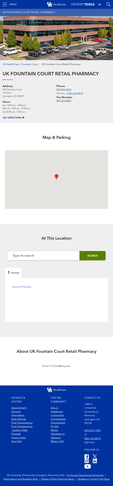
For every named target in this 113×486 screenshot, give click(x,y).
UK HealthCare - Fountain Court (20, 64)
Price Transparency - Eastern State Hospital (22, 430)
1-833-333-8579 (74, 93)
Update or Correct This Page (94, 479)
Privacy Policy (18, 438)
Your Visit (16, 441)
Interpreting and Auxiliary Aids (20, 479)
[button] (9, 4)
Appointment (18, 408)
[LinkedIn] (95, 461)
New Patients (18, 419)
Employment (58, 423)
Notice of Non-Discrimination (58, 479)
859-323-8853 (63, 101)
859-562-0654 (63, 90)
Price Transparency (22, 423)
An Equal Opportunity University (85, 475)
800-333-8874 (92, 438)
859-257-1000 (92, 430)
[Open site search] (108, 4)
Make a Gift (57, 441)
